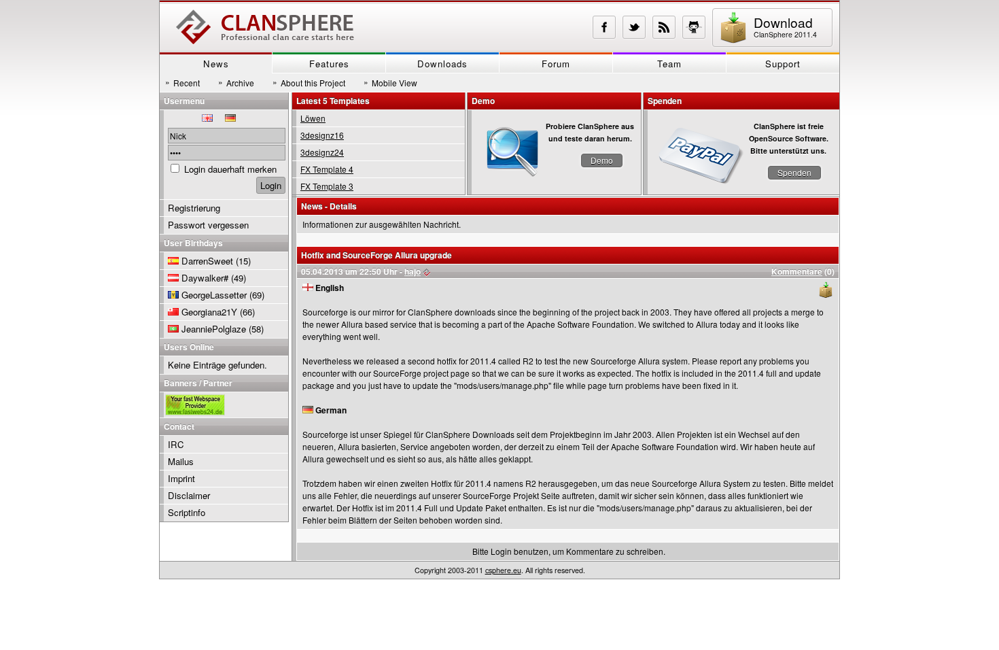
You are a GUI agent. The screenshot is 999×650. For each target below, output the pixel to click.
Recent (182, 82)
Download (785, 26)
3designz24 (322, 152)
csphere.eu (503, 570)
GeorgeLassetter (214, 294)
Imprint (181, 478)
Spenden (794, 172)
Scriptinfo (186, 512)
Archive (236, 82)
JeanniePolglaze (213, 328)
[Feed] (664, 27)
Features (329, 63)
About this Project (309, 82)
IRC (176, 444)
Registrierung (194, 207)
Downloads (442, 63)
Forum (556, 63)
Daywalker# (204, 277)
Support (783, 63)
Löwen (313, 118)
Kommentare (796, 271)
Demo (602, 160)
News (216, 63)
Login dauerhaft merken (230, 168)
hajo (412, 271)
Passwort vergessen (208, 224)
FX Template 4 (326, 169)
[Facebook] (604, 27)
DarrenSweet (207, 260)
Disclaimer (189, 495)
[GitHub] (693, 27)
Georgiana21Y (209, 311)
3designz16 (322, 135)
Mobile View (390, 82)
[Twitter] (634, 27)
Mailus (181, 461)
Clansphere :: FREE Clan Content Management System (265, 27)
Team (669, 63)
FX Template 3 (326, 186)
